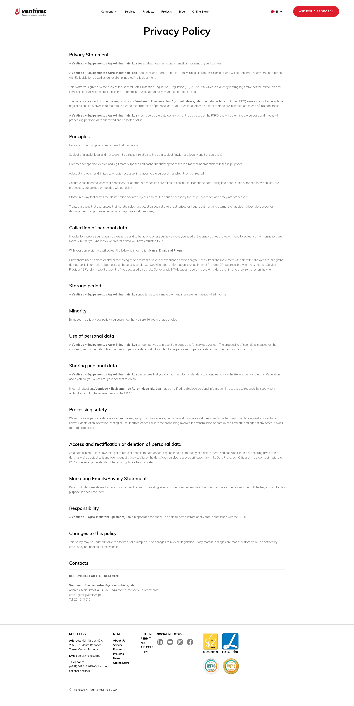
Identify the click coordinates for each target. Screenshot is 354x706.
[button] (109, 11)
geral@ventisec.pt (89, 655)
